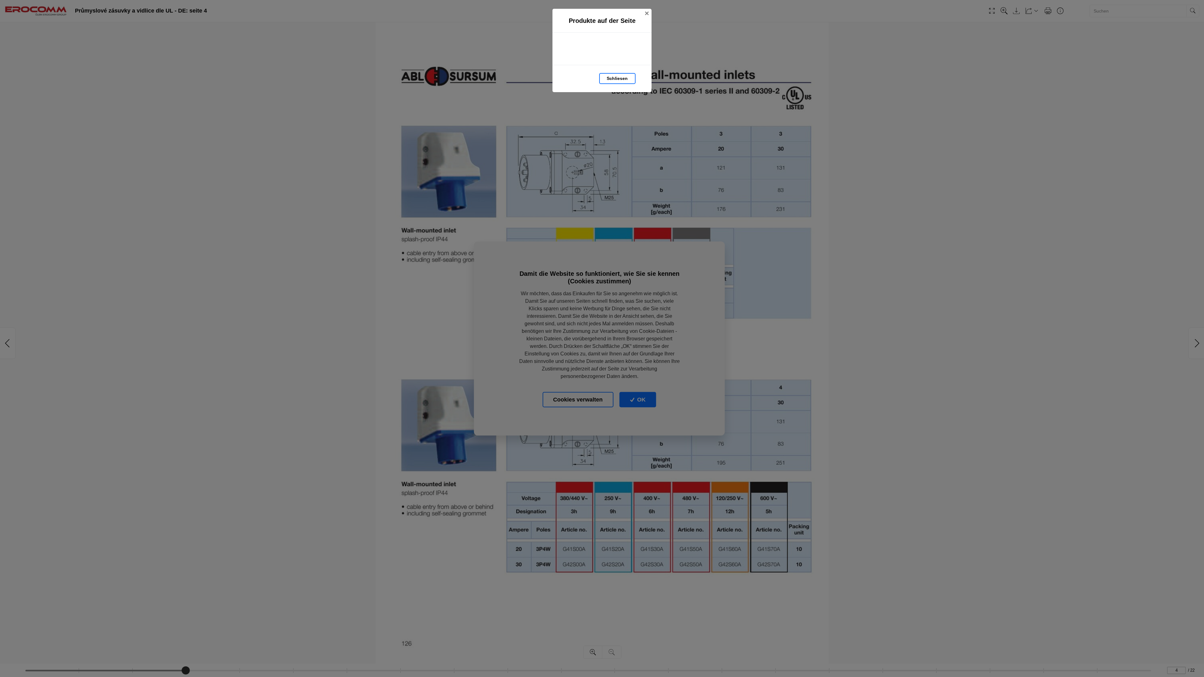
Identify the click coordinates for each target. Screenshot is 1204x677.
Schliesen (617, 78)
